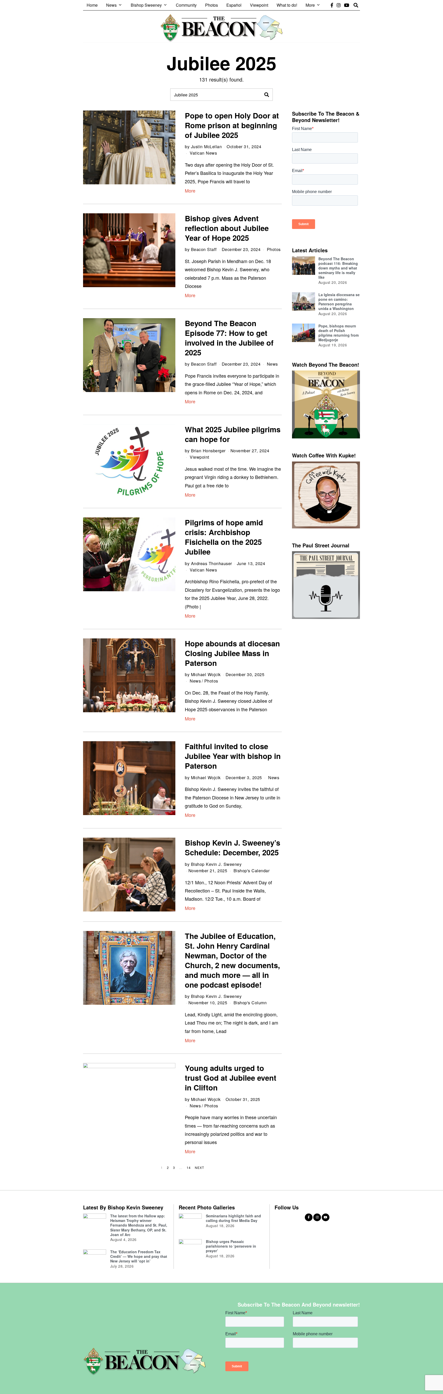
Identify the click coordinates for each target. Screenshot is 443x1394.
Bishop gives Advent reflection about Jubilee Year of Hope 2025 (227, 228)
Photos (211, 5)
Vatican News (203, 153)
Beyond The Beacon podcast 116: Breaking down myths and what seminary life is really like (338, 268)
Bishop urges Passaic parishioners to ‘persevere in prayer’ (231, 1246)
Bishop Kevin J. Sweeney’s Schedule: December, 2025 (232, 847)
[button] (266, 94)
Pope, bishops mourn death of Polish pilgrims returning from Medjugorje (338, 333)
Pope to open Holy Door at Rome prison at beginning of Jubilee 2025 (232, 125)
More (310, 5)
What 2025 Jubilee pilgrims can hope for (232, 434)
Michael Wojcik (206, 674)
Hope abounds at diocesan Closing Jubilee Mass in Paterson (232, 653)
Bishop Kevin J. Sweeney (216, 864)
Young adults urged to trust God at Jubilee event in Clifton (230, 1077)
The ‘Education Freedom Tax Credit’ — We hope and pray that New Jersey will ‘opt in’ (138, 1256)
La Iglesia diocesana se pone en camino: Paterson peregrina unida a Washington (339, 301)
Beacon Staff (204, 249)
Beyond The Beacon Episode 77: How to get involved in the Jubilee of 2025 (229, 338)
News (111, 5)
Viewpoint (259, 5)
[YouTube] (346, 5)
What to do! (287, 5)
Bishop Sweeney (146, 5)
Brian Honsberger (208, 450)
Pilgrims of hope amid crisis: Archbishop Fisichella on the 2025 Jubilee (224, 537)
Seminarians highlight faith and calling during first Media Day (233, 1218)
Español (233, 5)
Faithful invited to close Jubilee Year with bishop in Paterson (233, 756)
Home (92, 5)
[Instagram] (338, 5)
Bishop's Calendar (252, 870)
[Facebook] (332, 5)
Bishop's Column (250, 1002)
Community (186, 5)
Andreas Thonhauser (211, 563)
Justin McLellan (206, 146)
